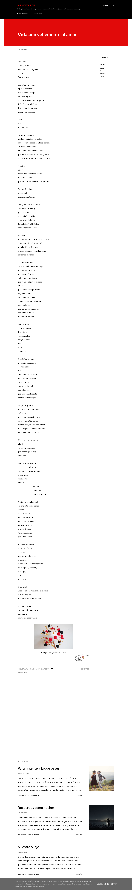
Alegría (102, 68)
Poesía (102, 76)
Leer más (78, 795)
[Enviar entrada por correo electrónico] (52, 669)
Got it (114, 884)
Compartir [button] (104, 57)
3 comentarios (33, 795)
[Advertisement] (50, 736)
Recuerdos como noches (36, 807)
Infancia (102, 73)
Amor (101, 71)
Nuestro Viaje (28, 847)
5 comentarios (33, 874)
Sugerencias (38, 13)
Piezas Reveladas (22, 13)
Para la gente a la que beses (38, 768)
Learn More (103, 884)
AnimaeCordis (26, 5)
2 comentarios (33, 835)
